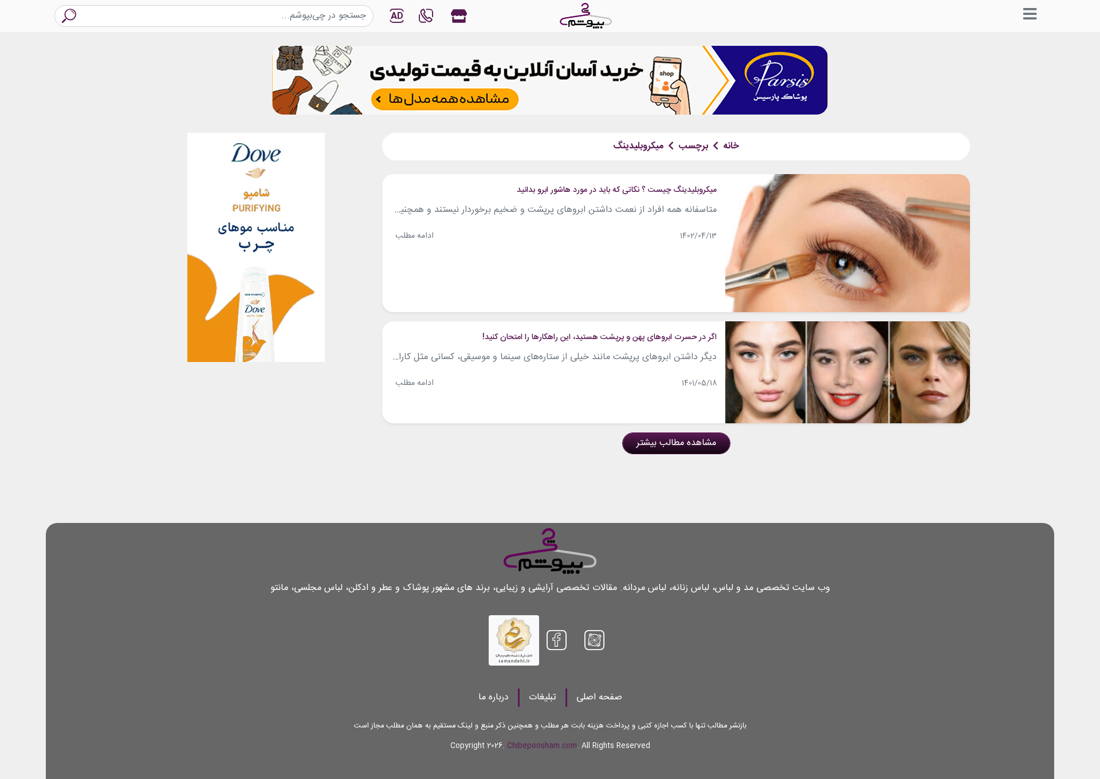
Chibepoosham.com (542, 746)
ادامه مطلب (414, 236)
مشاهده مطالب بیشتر (676, 443)
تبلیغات (542, 697)
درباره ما (493, 697)
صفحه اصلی (599, 697)
